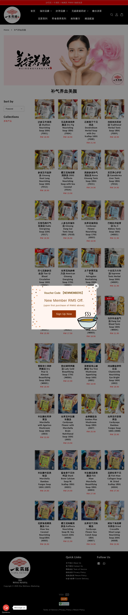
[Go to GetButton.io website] (6, 612)
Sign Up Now (64, 314)
